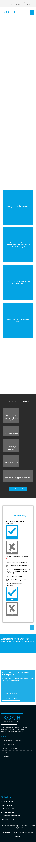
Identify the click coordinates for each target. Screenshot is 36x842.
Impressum (18, 836)
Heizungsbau (7, 805)
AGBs (15, 832)
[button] (32, 12)
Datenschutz (6, 832)
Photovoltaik (7, 809)
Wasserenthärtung (10, 816)
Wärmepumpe (7, 802)
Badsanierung (8, 819)
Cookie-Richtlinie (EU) (26, 832)
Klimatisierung (8, 812)
